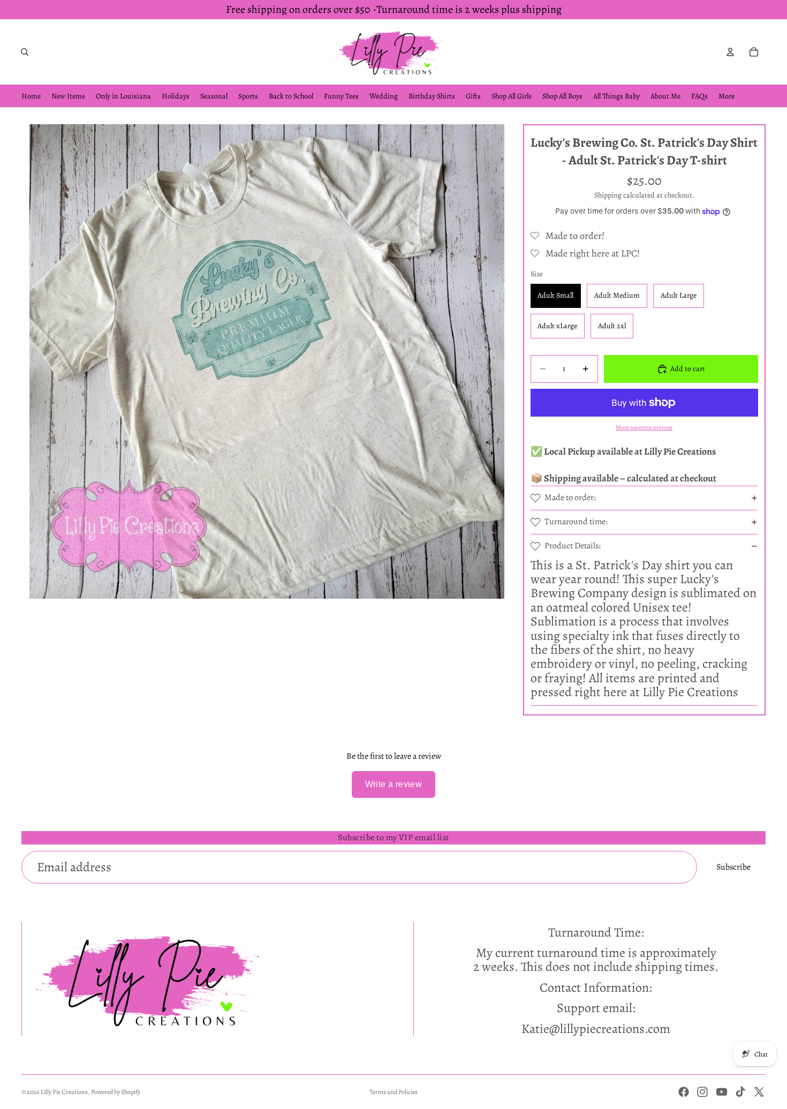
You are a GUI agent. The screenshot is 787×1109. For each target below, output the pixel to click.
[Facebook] (683, 1091)
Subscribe (733, 867)
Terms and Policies (393, 1092)
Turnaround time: (576, 521)
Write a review (393, 784)
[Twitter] (759, 1091)
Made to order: (570, 497)
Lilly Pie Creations (64, 1092)
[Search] (24, 52)
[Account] (730, 52)
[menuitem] (726, 96)
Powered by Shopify (115, 1092)
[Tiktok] (740, 1091)
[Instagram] (702, 1091)
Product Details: (572, 546)
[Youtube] (721, 1091)
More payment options (644, 427)
